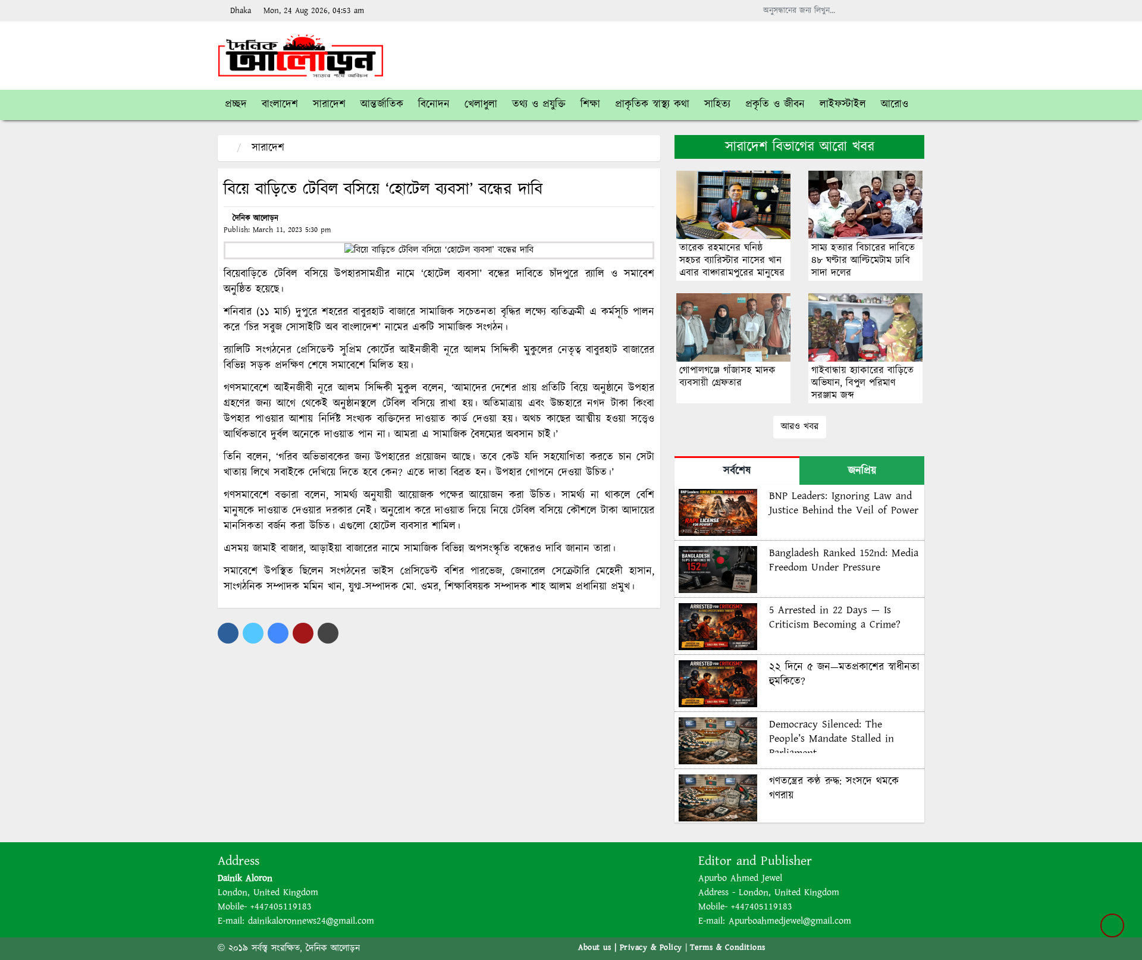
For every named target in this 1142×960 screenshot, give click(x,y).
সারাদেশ (268, 148)
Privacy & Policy (651, 947)
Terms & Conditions (727, 947)
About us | (599, 947)
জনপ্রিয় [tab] (862, 471)
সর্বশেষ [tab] (737, 471)
